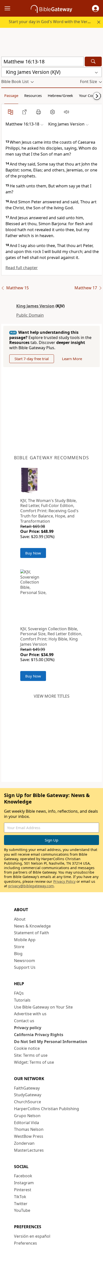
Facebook (23, 1176)
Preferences (25, 1243)
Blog (18, 953)
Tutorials (22, 1000)
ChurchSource (27, 1101)
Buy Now (33, 552)
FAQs (19, 993)
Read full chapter (22, 267)
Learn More (72, 358)
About (20, 919)
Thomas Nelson (29, 1129)
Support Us (25, 967)
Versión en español (32, 1236)
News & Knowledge (32, 926)
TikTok (20, 1196)
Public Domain (30, 315)
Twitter (21, 1203)
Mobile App (25, 939)
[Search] (93, 61)
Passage (11, 95)
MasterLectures (29, 1150)
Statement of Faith (31, 932)
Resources (33, 95)
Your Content (90, 95)
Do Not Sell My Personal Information (50, 1041)
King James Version (35, 306)
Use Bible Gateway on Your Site (43, 1007)
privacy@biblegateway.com (31, 886)
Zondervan (24, 1143)
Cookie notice (27, 1048)
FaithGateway (27, 1088)
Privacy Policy (64, 881)
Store (19, 946)
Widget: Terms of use (34, 1062)
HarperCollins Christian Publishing (46, 1108)
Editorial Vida (26, 1122)
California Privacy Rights (38, 1034)
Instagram (24, 1182)
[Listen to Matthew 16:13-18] (66, 112)
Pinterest (22, 1189)
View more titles (52, 696)
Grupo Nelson (27, 1115)
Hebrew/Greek (60, 95)
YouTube (22, 1210)
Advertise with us (30, 1013)
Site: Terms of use (31, 1055)
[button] (95, 8)
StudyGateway (27, 1095)
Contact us (24, 1020)
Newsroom (24, 960)
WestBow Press (28, 1136)
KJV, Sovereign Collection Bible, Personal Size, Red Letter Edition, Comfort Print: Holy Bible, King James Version (51, 636)
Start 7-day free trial (31, 358)
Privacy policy (27, 1027)
